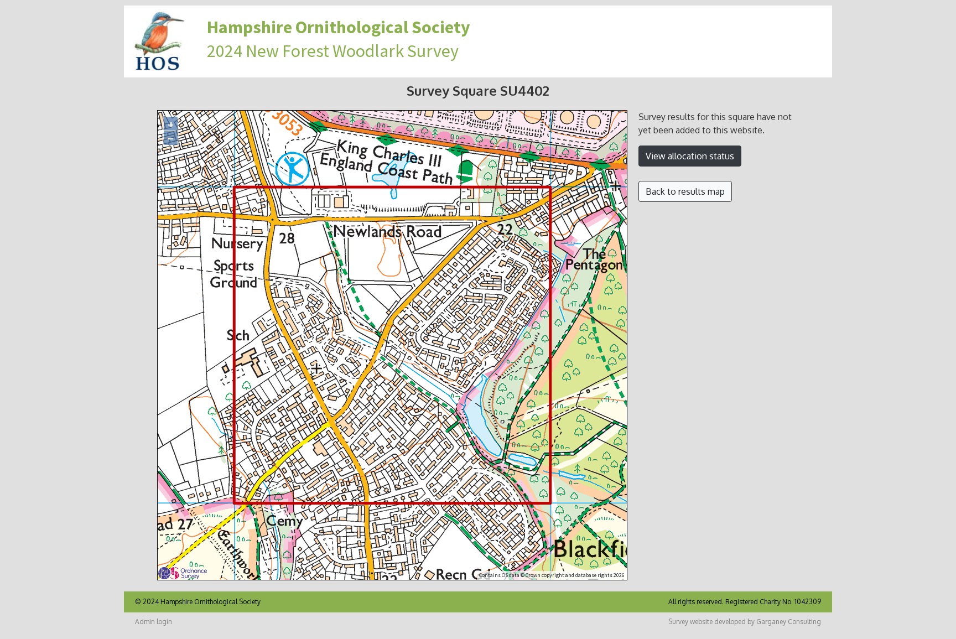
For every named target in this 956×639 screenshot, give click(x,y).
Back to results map (685, 191)
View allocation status (690, 156)
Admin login (153, 621)
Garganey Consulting (788, 621)
